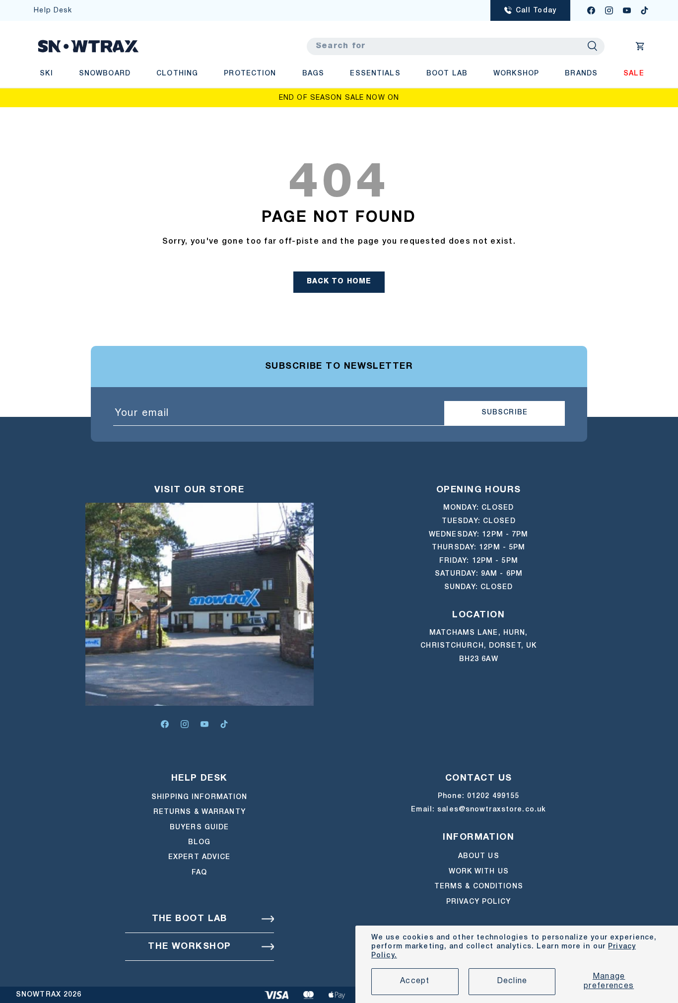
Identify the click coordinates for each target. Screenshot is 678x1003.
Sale (633, 73)
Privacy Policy (478, 901)
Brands (581, 73)
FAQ (199, 872)
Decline (512, 981)
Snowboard (105, 73)
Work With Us (479, 871)
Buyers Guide (199, 827)
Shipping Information (199, 797)
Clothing (177, 73)
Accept (415, 981)
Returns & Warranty (199, 812)
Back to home (339, 281)
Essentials (375, 73)
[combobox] (456, 46)
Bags (313, 73)
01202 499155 (493, 796)
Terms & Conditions (478, 886)
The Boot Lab (189, 919)
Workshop (516, 73)
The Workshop (189, 946)
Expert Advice (199, 858)
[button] (640, 46)
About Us (478, 856)
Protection (250, 73)
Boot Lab (447, 73)
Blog (199, 842)
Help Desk (53, 10)
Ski (46, 73)
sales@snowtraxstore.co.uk (491, 809)
